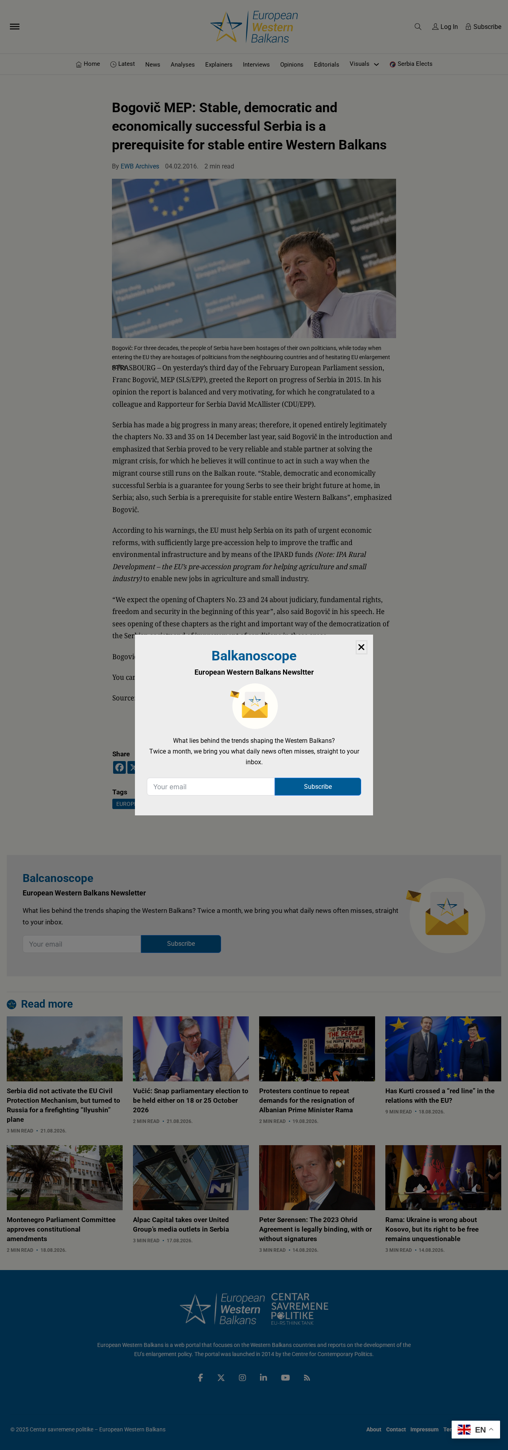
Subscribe (318, 786)
